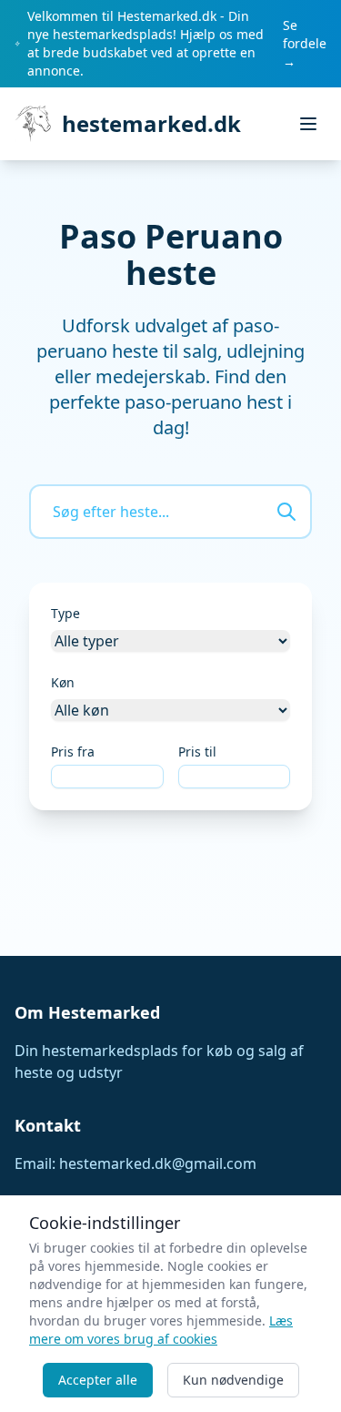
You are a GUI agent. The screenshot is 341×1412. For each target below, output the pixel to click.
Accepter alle (97, 1379)
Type (65, 613)
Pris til (197, 751)
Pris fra (73, 751)
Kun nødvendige (233, 1379)
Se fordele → (304, 43)
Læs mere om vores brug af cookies (161, 1329)
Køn (63, 682)
